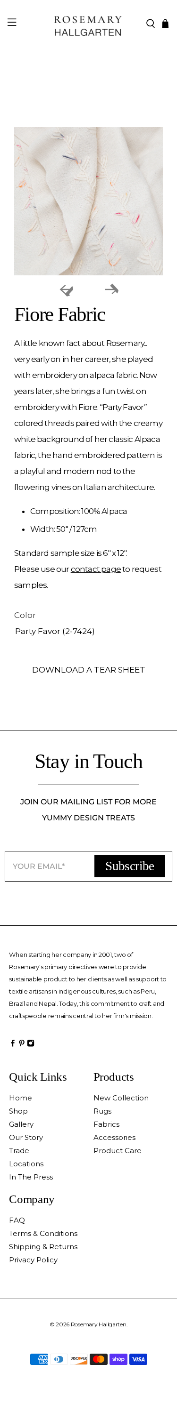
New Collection (121, 1097)
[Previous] (66, 289)
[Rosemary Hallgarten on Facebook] (13, 1046)
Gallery (21, 1124)
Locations (26, 1163)
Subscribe (129, 866)
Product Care (117, 1150)
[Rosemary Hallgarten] (88, 23)
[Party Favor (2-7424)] (88, 201)
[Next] (111, 289)
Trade (19, 1150)
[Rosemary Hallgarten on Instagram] (30, 1046)
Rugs (102, 1111)
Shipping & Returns (43, 1246)
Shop (18, 1111)
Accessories (114, 1137)
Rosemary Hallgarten (98, 1324)
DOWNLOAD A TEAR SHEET (88, 669)
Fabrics (106, 1124)
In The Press (31, 1176)
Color (25, 615)
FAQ (17, 1220)
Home (20, 1097)
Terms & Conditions (43, 1233)
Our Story (26, 1137)
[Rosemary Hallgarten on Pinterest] (21, 1046)
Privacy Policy (33, 1259)
